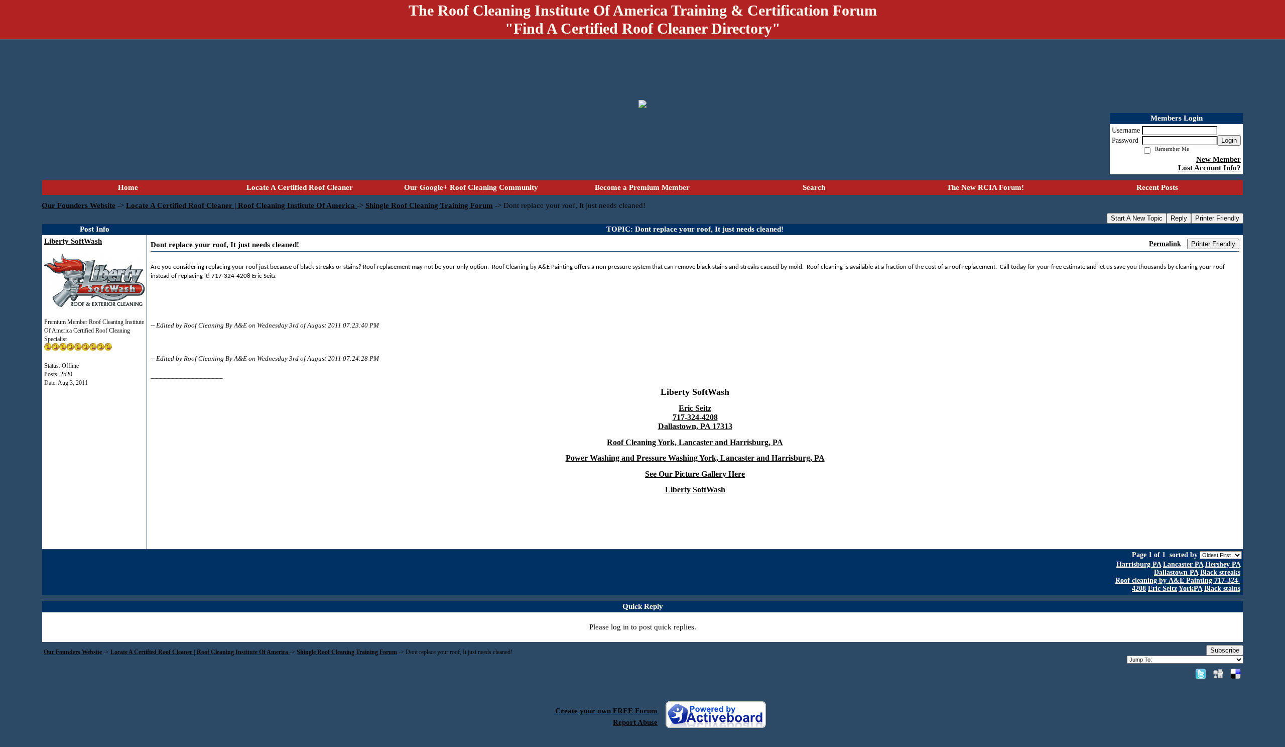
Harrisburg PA (1138, 564)
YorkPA (1190, 588)
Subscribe (1224, 650)
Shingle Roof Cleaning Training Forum (429, 205)
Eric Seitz (1162, 588)
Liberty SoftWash (73, 241)
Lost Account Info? (1209, 168)
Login (1229, 140)
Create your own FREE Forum (606, 711)
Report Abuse (635, 722)
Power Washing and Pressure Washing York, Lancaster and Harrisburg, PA (695, 458)
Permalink (1165, 244)
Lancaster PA (1183, 564)
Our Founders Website (78, 205)
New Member (1218, 159)
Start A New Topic (1137, 218)
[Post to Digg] (1218, 674)
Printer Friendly (1217, 218)
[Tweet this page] (1201, 674)
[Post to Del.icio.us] (1235, 674)
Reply (1179, 218)
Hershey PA (1222, 564)
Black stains (1222, 588)
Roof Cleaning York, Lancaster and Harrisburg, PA (695, 442)
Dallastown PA (1176, 572)
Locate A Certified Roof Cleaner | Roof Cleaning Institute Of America (241, 205)
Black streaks (1220, 572)
